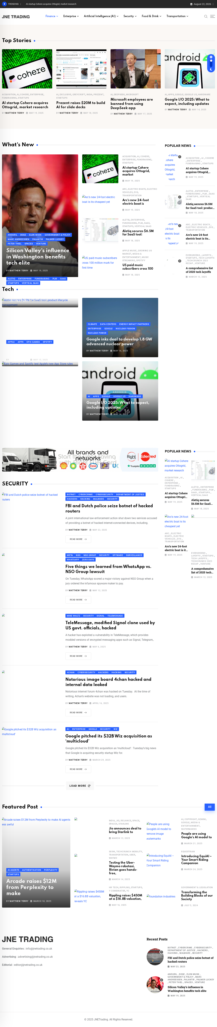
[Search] (206, 16)
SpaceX (113, 824)
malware (185, 953)
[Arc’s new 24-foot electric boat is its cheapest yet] (173, 234)
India (89, 95)
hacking (173, 953)
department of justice (181, 950)
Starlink (124, 824)
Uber (132, 855)
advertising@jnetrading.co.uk (35, 956)
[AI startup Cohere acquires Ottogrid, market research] (173, 167)
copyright (191, 819)
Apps (171, 95)
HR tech (114, 887)
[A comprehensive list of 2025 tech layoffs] (173, 265)
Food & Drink (150, 16)
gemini (202, 819)
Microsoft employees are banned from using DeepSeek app (132, 104)
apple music (129, 250)
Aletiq (126, 220)
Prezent (99, 95)
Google (179, 95)
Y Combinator (117, 891)
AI (18, 95)
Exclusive (65, 95)
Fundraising (9, 98)
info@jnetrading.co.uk (39, 948)
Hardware (204, 95)
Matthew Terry (14, 113)
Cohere (24, 95)
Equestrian (188, 851)
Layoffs (206, 255)
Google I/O (191, 95)
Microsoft (132, 95)
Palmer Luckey (205, 979)
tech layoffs (206, 258)
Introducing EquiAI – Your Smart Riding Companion (196, 860)
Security (129, 16)
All (209, 807)
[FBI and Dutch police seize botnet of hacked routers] (155, 956)
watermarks (188, 829)
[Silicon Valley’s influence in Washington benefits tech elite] (155, 984)
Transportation (175, 16)
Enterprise (69, 16)
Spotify (140, 260)
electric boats (137, 189)
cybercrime (185, 947)
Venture (200, 263)
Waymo (113, 858)
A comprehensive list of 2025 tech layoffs (199, 269)
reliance (126, 820)
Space (135, 820)
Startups (23, 98)
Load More (78, 785)
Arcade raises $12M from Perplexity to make (31, 887)
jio (118, 820)
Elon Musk (193, 974)
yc (127, 891)
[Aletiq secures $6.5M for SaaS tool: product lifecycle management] (173, 201)
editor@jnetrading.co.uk (28, 964)
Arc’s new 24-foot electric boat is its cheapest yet (197, 238)
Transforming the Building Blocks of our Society (197, 896)
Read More (76, 539)
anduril (172, 974)
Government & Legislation (197, 887)
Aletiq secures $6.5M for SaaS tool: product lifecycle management (200, 207)
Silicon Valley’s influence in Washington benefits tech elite (37, 257)
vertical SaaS (143, 226)
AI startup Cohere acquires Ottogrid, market (136, 171)
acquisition (9, 95)
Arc (124, 189)
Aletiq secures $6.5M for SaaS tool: (138, 233)
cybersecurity (203, 947)
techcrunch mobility (129, 851)
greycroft (79, 95)
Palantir (189, 979)
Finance (50, 16)
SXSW (112, 851)
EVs (136, 192)
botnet (172, 947)
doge (182, 974)
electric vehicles (196, 227)
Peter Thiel (176, 982)
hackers (202, 950)
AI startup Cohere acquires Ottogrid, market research (51, 4)
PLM (140, 223)
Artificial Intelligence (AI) (100, 16)
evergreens (193, 255)
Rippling (125, 887)
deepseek (119, 95)
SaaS (147, 223)
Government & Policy (180, 977)
